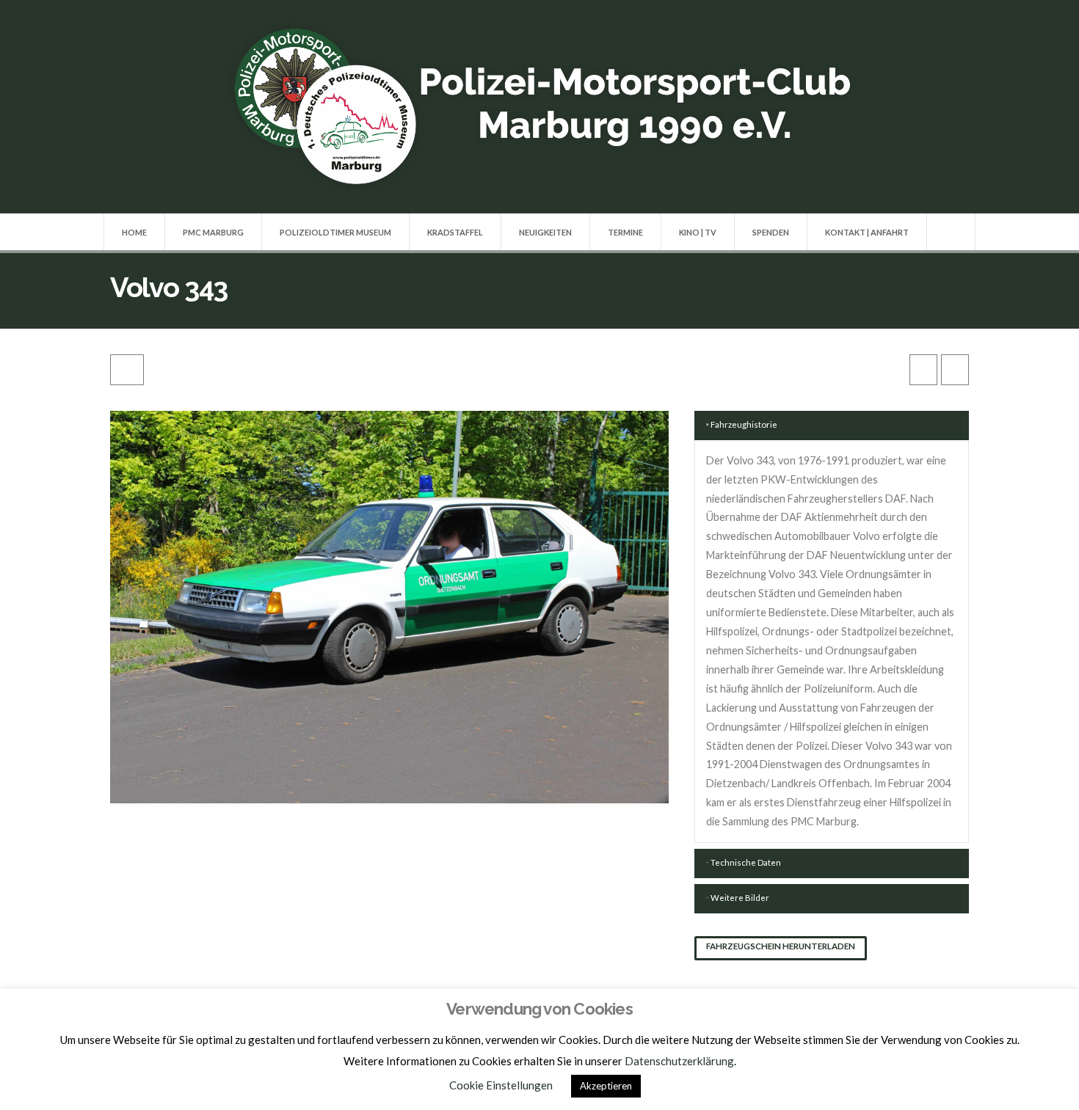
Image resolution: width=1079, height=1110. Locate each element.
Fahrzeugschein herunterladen (780, 946)
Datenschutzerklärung (679, 1060)
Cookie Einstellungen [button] (501, 1085)
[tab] (831, 425)
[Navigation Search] (951, 231)
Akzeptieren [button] (606, 1086)
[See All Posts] (127, 369)
